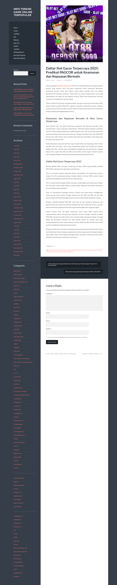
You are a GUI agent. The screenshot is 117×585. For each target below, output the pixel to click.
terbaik (64, 251)
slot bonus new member (20, 391)
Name (48, 313)
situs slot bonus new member (22, 358)
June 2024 (17, 229)
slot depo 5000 (18, 562)
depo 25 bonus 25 (19, 296)
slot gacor (16, 417)
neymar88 (16, 329)
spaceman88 (17, 506)
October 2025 (18, 171)
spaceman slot (18, 453)
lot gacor (87, 250)
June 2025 (17, 186)
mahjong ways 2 (18, 325)
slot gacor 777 (18, 492)
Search (16, 70)
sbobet (15, 344)
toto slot (16, 460)
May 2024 (17, 233)
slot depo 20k (17, 402)
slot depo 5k (17, 406)
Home (15, 28)
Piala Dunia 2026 (18, 336)
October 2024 (18, 215)
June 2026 (17, 149)
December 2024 (18, 208)
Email (48, 321)
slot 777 (16, 373)
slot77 (15, 569)
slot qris (16, 439)
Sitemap (16, 40)
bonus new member (19, 485)
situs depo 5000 (18, 355)
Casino (16, 31)
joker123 (16, 43)
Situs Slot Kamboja (19, 55)
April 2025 (17, 193)
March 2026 (17, 160)
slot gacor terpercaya (64, 86)
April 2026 (17, 156)
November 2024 (18, 211)
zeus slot (16, 468)
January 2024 (17, 244)
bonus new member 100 (20, 282)
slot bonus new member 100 (21, 395)
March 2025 (17, 197)
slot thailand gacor (19, 566)
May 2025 (17, 189)
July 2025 (16, 182)
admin (59, 80)
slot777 (16, 446)
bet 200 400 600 (54, 250)
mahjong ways (18, 322)
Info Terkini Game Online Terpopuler (23, 12)
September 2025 (18, 175)
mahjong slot (17, 318)
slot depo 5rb (17, 409)
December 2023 (18, 248)
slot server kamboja (19, 442)
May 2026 (17, 153)
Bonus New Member (19, 278)
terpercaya (70, 251)
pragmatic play (18, 496)
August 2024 (17, 222)
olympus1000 (17, 333)
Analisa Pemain (18, 274)
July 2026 (16, 146)
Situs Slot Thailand (19, 58)
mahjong (16, 315)
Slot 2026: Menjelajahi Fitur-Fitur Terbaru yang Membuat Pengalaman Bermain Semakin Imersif (24, 96)
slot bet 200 (17, 377)
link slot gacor (17, 558)
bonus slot (16, 285)
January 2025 (17, 204)
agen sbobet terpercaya (20, 551)
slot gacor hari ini (18, 420)
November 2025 (18, 167)
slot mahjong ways (19, 431)
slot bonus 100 (18, 388)
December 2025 (18, 164)
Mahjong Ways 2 (19, 52)
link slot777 (17, 307)
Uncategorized (18, 464)
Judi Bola (16, 34)
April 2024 (17, 237)
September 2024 (18, 218)
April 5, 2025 (50, 80)
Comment (49, 293)
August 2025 (17, 178)
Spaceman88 (17, 457)
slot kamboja (17, 428)
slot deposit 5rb (18, 413)
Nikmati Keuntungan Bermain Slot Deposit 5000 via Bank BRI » (83, 271)
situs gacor (94, 250)
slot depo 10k (17, 398)
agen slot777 (17, 271)
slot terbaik (51, 251)
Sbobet (16, 46)
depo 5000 (62, 250)
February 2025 (18, 200)
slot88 (15, 534)
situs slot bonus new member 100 (23, 362)
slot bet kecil (17, 380)
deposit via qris (18, 300)
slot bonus (16, 384)
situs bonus (17, 351)
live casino (17, 311)
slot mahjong (17, 499)
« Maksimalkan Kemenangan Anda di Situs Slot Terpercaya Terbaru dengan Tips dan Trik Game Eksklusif (72, 264)
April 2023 (17, 255)
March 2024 (17, 240)
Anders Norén (93, 354)
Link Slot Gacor (80, 250)
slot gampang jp (18, 424)
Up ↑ (101, 354)
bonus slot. (17, 289)
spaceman (16, 450)
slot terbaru (58, 251)
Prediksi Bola (17, 340)
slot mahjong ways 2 (19, 435)
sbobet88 (16, 347)
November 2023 (18, 251)
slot (15, 530)
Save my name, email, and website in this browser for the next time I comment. (67, 337)
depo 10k (16, 481)
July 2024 (16, 226)
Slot (15, 37)
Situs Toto (16, 366)
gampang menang (71, 250)
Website (48, 329)
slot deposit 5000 (19, 478)
